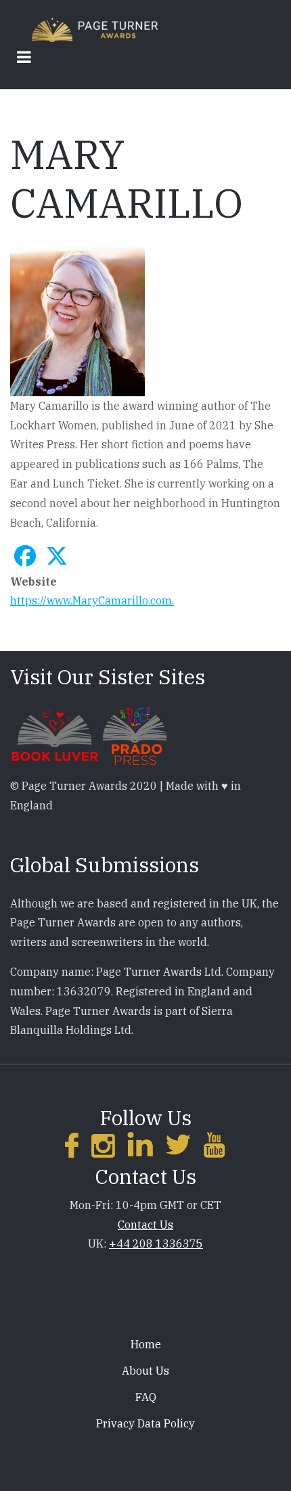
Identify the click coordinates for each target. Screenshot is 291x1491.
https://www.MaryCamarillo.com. (92, 600)
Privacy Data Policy (145, 1423)
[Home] (94, 29)
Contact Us (145, 1224)
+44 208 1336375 (156, 1243)
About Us (145, 1370)
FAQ (145, 1397)
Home (146, 1344)
